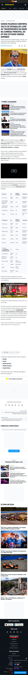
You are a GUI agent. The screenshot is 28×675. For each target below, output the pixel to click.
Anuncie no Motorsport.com (14, 655)
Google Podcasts (7, 365)
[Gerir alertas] (22, 405)
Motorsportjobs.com (14, 643)
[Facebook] (6, 405)
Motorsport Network (11, 671)
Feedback (14, 653)
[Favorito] (22, 46)
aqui (23, 371)
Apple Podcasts (7, 363)
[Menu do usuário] (25, 4)
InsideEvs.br (14, 639)
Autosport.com (14, 645)
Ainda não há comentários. (14, 429)
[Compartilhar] (19, 46)
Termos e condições (10, 668)
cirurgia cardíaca (9, 142)
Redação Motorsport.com (6, 45)
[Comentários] (25, 46)
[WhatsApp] (12, 405)
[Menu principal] (2, 5)
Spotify (5, 359)
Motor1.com (14, 641)
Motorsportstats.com (14, 647)
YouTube (3, 188)
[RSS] (20, 632)
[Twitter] (9, 405)
